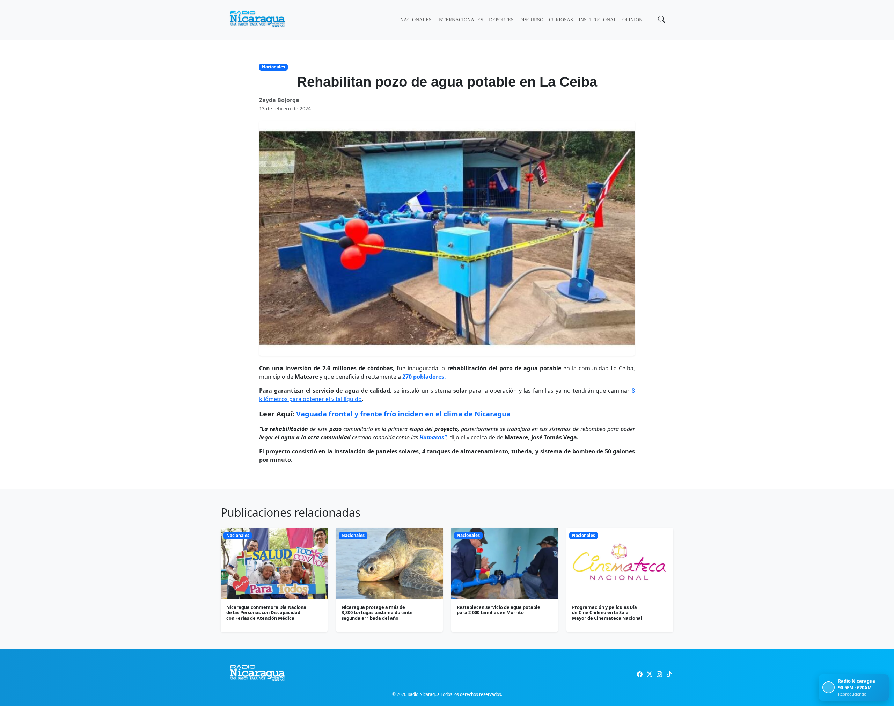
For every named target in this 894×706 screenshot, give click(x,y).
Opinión (632, 19)
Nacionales (416, 19)
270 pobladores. (424, 376)
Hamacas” (433, 437)
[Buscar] (661, 20)
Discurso (531, 19)
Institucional (598, 19)
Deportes (501, 19)
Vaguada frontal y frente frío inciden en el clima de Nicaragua (403, 413)
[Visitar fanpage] (640, 674)
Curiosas (561, 19)
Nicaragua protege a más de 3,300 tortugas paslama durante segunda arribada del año (377, 612)
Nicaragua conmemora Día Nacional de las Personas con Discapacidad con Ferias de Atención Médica (267, 612)
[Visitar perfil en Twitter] (649, 674)
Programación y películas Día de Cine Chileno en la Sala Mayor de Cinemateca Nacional (607, 612)
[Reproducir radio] (828, 687)
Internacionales (460, 19)
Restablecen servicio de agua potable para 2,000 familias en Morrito (498, 610)
